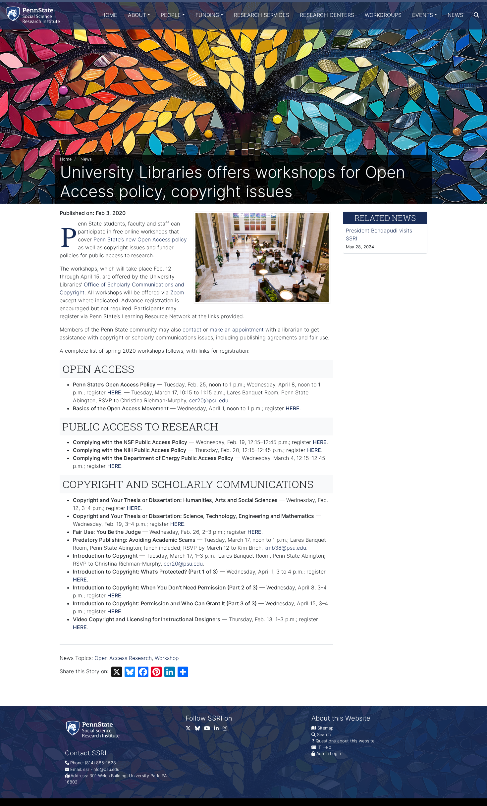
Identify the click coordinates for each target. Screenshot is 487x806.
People (171, 15)
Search (324, 734)
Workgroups (383, 15)
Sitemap (325, 728)
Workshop (167, 658)
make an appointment (237, 329)
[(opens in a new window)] (199, 729)
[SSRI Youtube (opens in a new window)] (209, 729)
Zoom (177, 292)
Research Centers (327, 15)
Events (422, 15)
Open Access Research (123, 658)
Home (109, 15)
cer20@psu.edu (208, 400)
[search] (476, 15)
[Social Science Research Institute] (34, 14)
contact (192, 329)
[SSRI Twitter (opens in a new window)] (190, 729)
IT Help (324, 747)
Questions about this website (345, 740)
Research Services (261, 15)
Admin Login (328, 753)
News (455, 15)
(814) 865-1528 (100, 762)
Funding (207, 15)
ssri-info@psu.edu (101, 769)
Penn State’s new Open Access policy (140, 239)
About (137, 15)
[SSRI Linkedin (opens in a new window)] (218, 729)
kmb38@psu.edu (285, 547)
